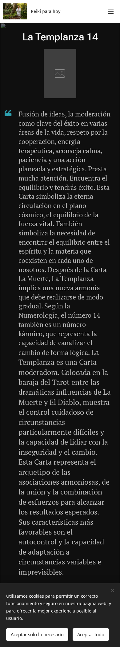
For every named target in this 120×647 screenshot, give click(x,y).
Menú (111, 11)
